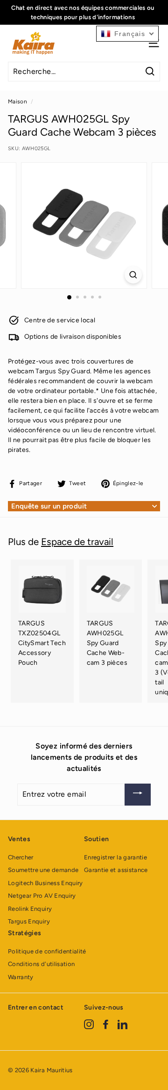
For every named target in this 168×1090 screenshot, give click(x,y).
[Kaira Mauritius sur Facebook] (106, 1024)
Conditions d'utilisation (41, 963)
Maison (17, 101)
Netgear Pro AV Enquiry (42, 895)
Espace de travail (77, 541)
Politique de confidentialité (47, 951)
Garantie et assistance (116, 869)
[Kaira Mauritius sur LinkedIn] (122, 1024)
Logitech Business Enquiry (45, 883)
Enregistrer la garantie (115, 857)
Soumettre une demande (43, 869)
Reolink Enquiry (30, 908)
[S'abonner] (138, 795)
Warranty (21, 977)
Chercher (21, 857)
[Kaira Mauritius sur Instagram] (89, 1024)
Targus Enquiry (29, 921)
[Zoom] (133, 274)
